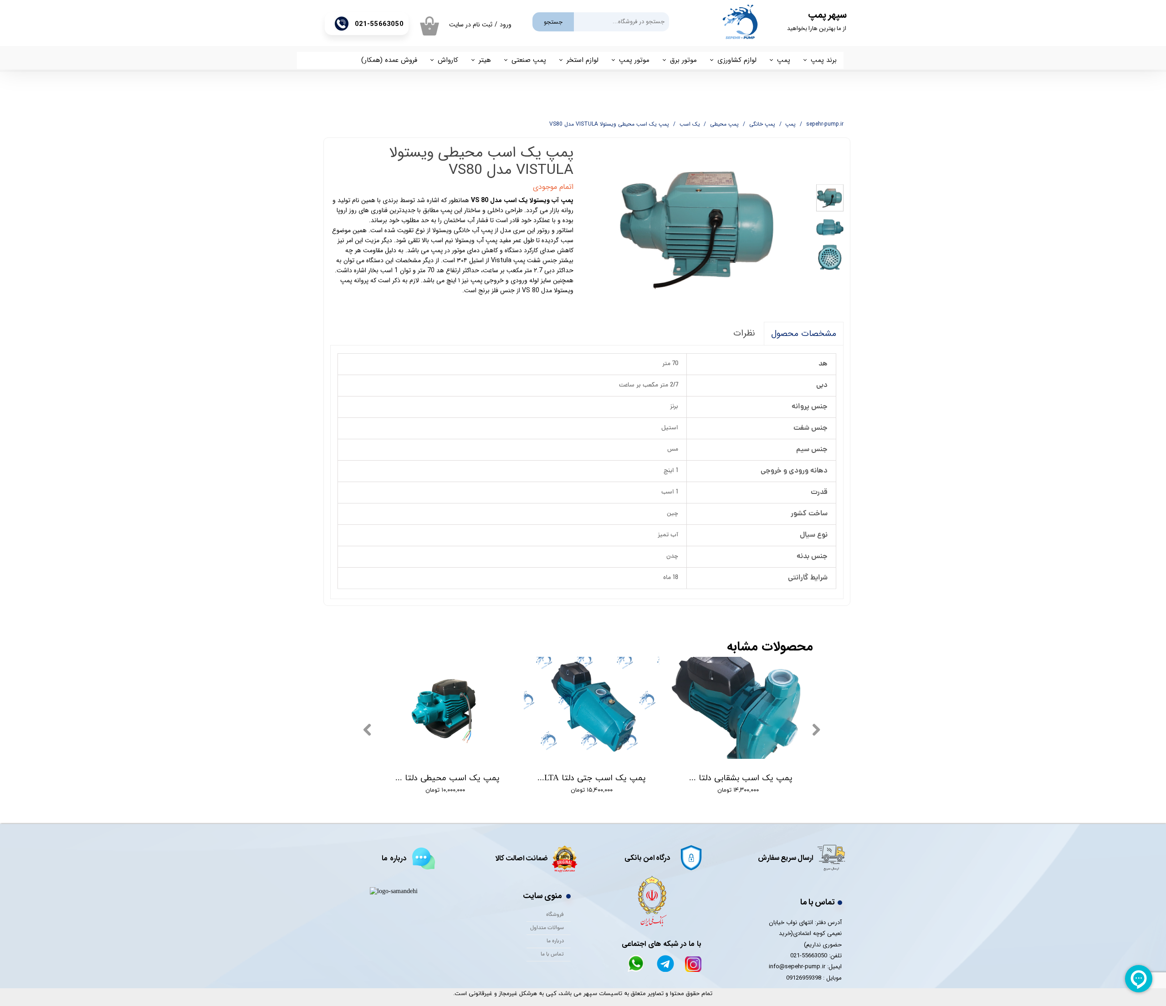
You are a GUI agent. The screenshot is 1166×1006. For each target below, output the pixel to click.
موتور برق (683, 60)
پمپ (783, 60)
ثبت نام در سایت (470, 25)
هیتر (485, 60)
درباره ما (555, 941)
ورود (505, 25)
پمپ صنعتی (528, 60)
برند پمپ (824, 60)
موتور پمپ (634, 60)
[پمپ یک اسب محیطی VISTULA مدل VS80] (699, 228)
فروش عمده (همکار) (389, 60)
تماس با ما (552, 954)
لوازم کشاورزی (737, 60)
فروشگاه (555, 915)
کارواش (448, 60)
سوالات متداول (547, 928)
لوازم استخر (582, 60)
